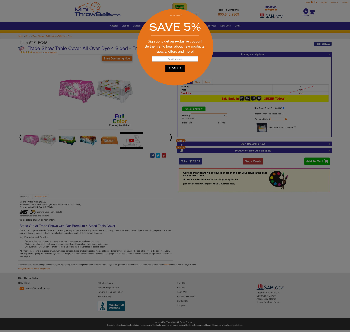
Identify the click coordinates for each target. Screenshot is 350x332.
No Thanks (175, 16)
